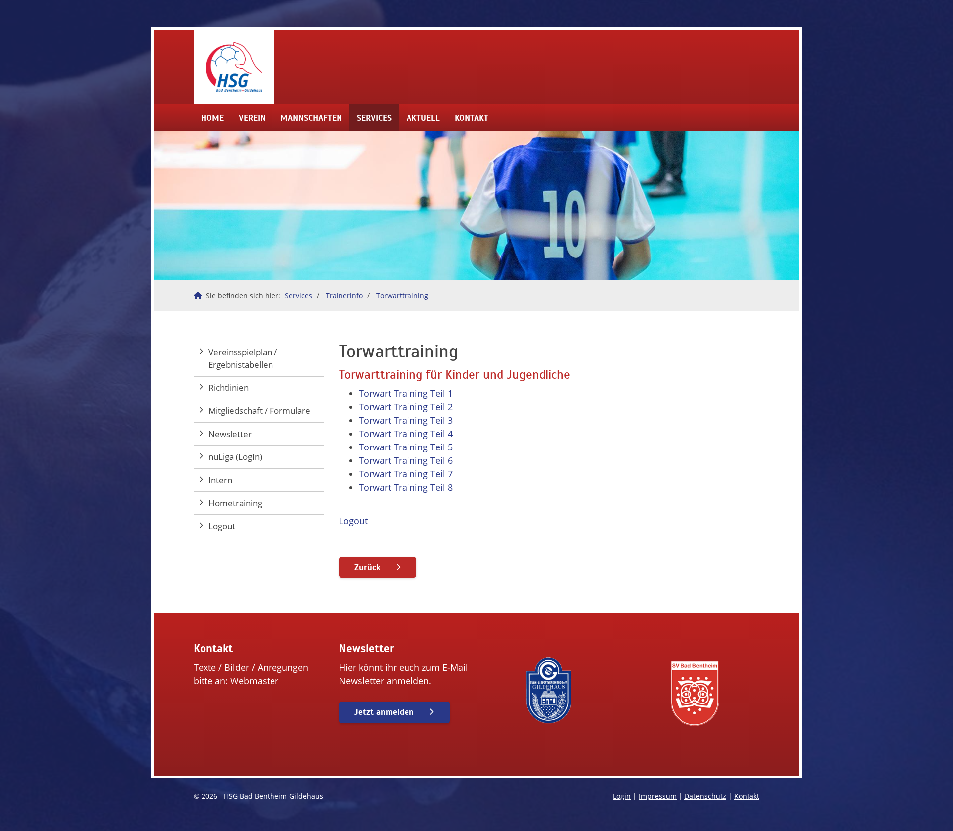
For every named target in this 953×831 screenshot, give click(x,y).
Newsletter (230, 434)
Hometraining (235, 503)
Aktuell (423, 118)
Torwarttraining (402, 295)
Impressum (658, 796)
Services (374, 118)
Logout (353, 521)
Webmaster (254, 681)
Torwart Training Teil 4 (406, 434)
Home (212, 118)
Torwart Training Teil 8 (406, 487)
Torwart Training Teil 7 (406, 474)
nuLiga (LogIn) (235, 456)
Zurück (367, 567)
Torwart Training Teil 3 (406, 420)
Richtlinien (228, 387)
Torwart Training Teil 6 (406, 460)
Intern (220, 480)
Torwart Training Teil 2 (406, 407)
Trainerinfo (344, 295)
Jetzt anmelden (384, 712)
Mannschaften (311, 118)
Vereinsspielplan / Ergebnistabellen (242, 358)
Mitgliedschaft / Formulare (259, 410)
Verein (252, 118)
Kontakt (471, 118)
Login (622, 796)
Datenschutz (705, 796)
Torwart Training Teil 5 (406, 447)
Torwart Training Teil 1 (406, 393)
